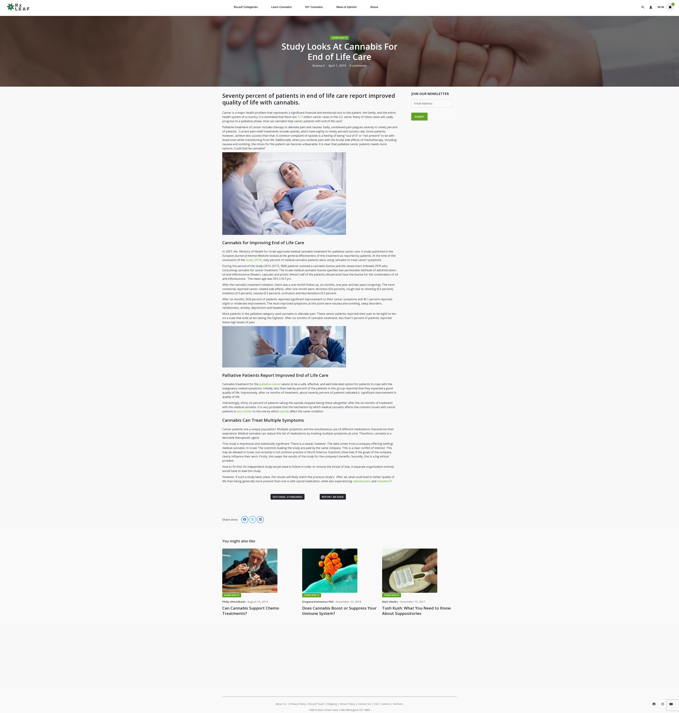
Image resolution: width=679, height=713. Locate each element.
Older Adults (339, 37)
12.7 (300, 117)
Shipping (332, 704)
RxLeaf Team (316, 704)
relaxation (383, 481)
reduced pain (361, 481)
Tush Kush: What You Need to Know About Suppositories (416, 610)
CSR (376, 704)
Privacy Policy (298, 704)
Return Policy (347, 704)
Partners (398, 704)
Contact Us (364, 704)
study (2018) (253, 260)
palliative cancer (270, 384)
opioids (284, 411)
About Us (280, 704)
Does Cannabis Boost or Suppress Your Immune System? (339, 610)
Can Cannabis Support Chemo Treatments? (250, 610)
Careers (385, 704)
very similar (245, 411)
